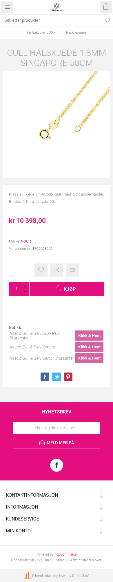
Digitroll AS (80, 576)
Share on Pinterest (68, 377)
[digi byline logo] (28, 576)
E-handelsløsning (45, 576)
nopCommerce (65, 554)
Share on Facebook (45, 377)
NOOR (26, 241)
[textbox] (50, 20)
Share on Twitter (56, 377)
